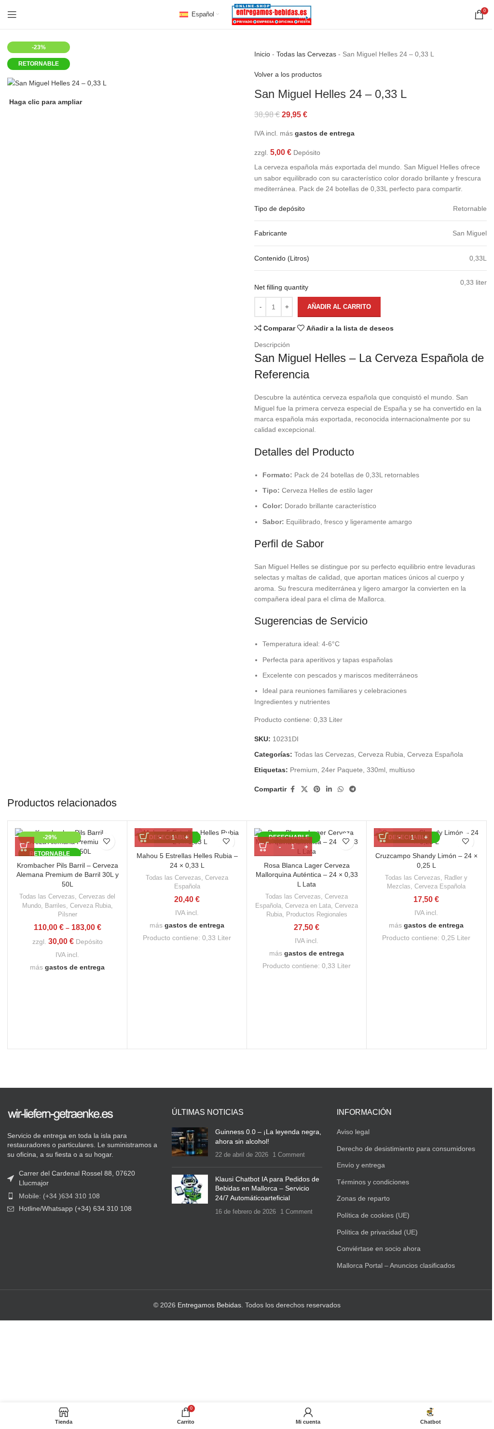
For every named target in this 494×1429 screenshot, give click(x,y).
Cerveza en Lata (304, 905)
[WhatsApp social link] (337, 789)
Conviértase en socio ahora (374, 1246)
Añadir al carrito (336, 306)
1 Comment (286, 1153)
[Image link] (60, 1112)
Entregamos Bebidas (206, 1303)
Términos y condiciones (368, 1180)
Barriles (54, 905)
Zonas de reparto (358, 1197)
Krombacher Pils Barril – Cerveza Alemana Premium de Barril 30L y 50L (66, 874)
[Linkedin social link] (325, 789)
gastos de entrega (321, 133)
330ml (372, 770)
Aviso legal (348, 1130)
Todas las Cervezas (303, 54)
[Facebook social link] (289, 789)
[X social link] (301, 789)
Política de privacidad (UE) (372, 1230)
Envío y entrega (356, 1163)
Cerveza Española (432, 754)
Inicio (259, 54)
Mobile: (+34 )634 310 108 (59, 1194)
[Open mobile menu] (12, 14)
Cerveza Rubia (377, 754)
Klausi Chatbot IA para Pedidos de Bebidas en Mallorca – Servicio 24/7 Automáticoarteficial (265, 1186)
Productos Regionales (312, 914)
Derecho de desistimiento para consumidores (401, 1147)
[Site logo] (268, 14)
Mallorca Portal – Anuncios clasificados (391, 1263)
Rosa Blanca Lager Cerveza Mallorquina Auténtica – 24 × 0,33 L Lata (302, 874)
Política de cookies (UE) (368, 1213)
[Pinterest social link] (313, 789)
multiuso (399, 770)
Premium (300, 770)
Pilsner (66, 914)
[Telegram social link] (349, 789)
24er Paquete (338, 770)
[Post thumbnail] (187, 1141)
